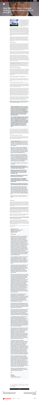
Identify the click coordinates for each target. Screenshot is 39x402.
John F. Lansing (23, 385)
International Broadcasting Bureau (15, 385)
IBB (10, 385)
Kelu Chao (11, 386)
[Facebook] (34, 398)
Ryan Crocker (14, 386)
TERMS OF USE (18, 398)
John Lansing (26, 385)
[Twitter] (35, 398)
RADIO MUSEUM (14, 398)
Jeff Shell (20, 385)
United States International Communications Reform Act (17, 32)
